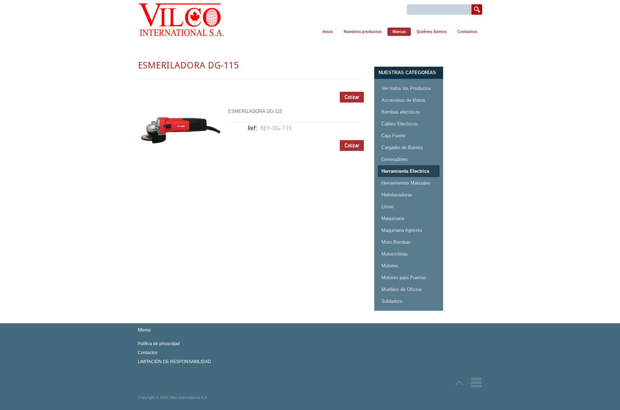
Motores (389, 265)
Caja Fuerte (393, 135)
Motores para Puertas (403, 277)
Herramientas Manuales (406, 183)
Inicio (328, 31)
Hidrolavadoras (396, 194)
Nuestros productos (363, 31)
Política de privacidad (159, 343)
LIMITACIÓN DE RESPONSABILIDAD (174, 361)
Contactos (467, 31)
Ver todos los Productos (406, 88)
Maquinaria (392, 218)
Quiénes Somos (432, 31)
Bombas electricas (400, 112)
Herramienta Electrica (405, 171)
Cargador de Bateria (402, 147)
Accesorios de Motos (403, 100)
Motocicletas (394, 254)
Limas (387, 206)
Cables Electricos (399, 124)
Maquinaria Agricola (401, 230)
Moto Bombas (395, 242)
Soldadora (391, 301)
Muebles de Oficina (401, 289)
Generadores (394, 159)
